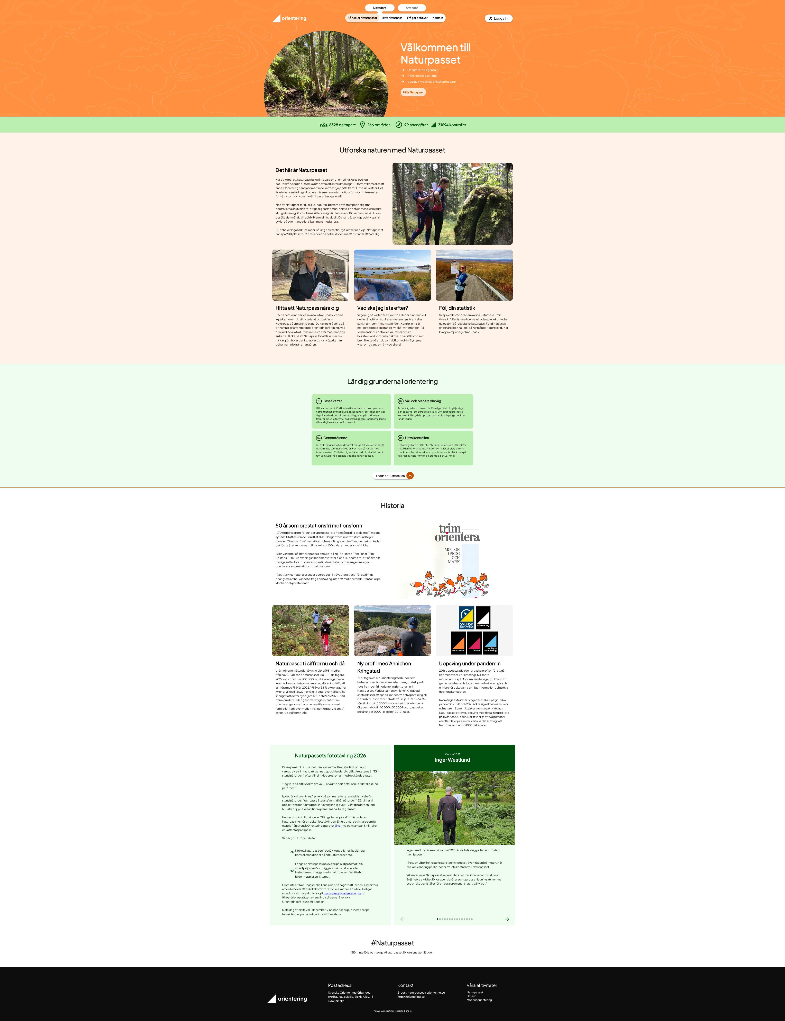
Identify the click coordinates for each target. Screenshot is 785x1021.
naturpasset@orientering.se (342, 893)
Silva (337, 825)
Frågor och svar (417, 17)
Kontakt (438, 17)
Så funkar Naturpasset (362, 17)
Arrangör (412, 7)
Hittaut (471, 996)
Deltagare (379, 7)
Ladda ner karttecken (390, 475)
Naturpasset (475, 992)
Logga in (501, 18)
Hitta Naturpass (392, 17)
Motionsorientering (479, 1000)
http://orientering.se (411, 996)
